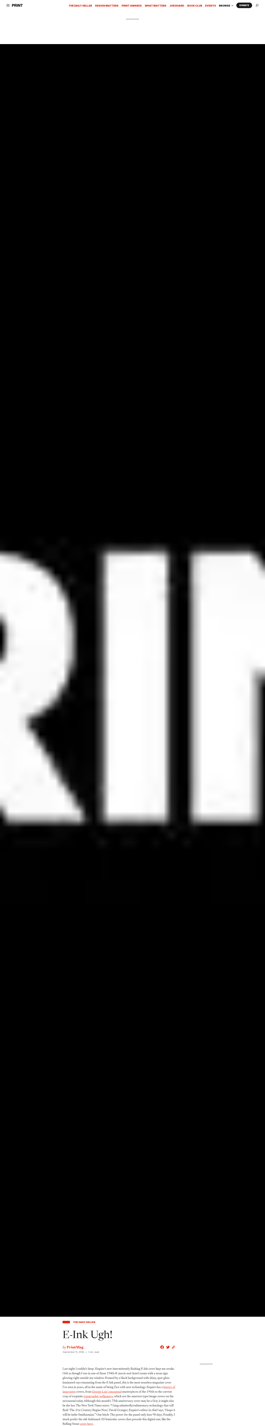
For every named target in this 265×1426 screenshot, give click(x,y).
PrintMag (75, 1347)
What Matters (155, 5)
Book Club (194, 5)
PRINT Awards (132, 5)
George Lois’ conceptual (107, 1391)
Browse (226, 5)
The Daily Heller (80, 5)
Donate (244, 5)
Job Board (176, 5)
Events (210, 5)
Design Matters (107, 5)
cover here (86, 1424)
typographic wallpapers (98, 1396)
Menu (12, 19)
